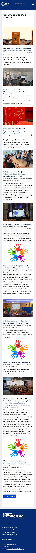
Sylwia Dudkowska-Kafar (19, 178)
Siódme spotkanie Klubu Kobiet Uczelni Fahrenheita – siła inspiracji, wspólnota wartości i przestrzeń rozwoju (17, 401)
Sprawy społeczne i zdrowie (10, 55)
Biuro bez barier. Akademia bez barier (16, 362)
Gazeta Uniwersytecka (18, 53)
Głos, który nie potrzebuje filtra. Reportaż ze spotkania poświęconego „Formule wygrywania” (17, 131)
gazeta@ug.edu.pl (12, 534)
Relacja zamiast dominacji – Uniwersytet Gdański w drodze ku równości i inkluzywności (15, 174)
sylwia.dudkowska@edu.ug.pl (15, 549)
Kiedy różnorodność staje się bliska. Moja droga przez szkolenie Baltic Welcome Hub (16, 92)
